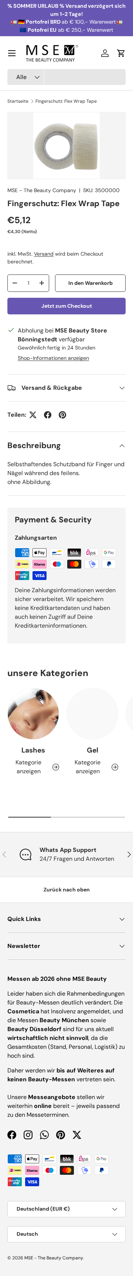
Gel (92, 750)
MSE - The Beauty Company (41, 190)
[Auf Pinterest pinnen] (62, 414)
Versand (44, 253)
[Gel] (92, 713)
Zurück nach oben (67, 889)
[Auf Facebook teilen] (47, 414)
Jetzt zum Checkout (66, 306)
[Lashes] (33, 713)
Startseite (17, 101)
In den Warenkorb (90, 283)
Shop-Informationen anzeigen (53, 358)
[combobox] (66, 77)
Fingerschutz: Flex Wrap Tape (66, 101)
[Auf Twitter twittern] (32, 414)
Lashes (33, 750)
